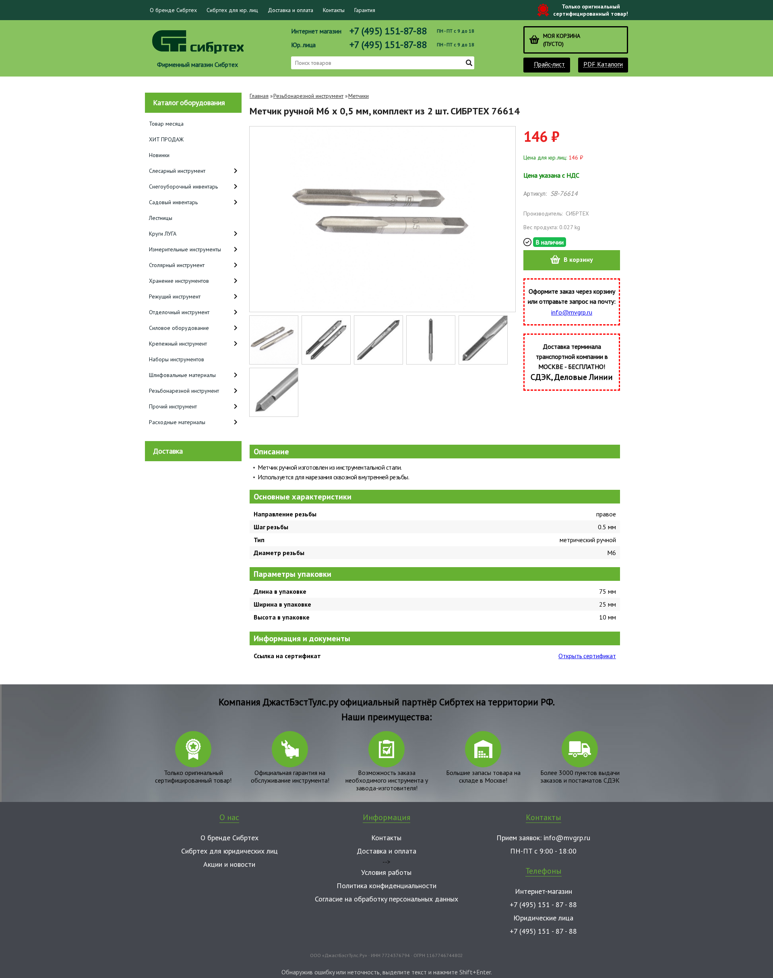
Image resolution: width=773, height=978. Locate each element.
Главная (259, 95)
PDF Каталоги (603, 64)
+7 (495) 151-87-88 (388, 31)
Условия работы (386, 872)
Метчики (358, 95)
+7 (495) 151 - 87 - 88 (543, 904)
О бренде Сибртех (173, 10)
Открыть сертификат (587, 656)
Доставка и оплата (290, 10)
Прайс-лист (549, 64)
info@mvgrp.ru (571, 312)
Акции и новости (229, 864)
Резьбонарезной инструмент (308, 95)
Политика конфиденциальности (386, 885)
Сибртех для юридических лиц (229, 851)
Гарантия (364, 10)
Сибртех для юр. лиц (232, 10)
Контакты (334, 10)
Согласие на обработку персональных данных (386, 898)
